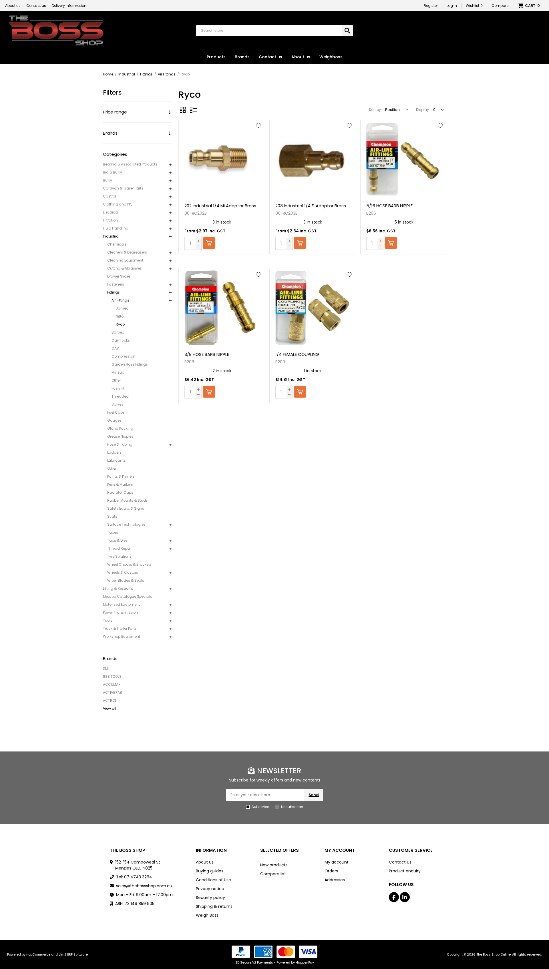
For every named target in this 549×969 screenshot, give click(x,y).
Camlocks (121, 340)
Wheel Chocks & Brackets (129, 564)
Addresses (335, 880)
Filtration (110, 220)
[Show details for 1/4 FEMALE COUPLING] (312, 308)
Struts (112, 516)
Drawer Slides (119, 276)
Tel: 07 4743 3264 (134, 877)
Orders (331, 871)
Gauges (114, 420)
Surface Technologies (126, 524)
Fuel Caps (116, 412)
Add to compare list (258, 142)
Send (314, 794)
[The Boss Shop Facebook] (394, 897)
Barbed (118, 332)
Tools (107, 620)
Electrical (111, 212)
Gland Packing (120, 428)
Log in (452, 5)
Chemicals (117, 244)
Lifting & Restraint (118, 588)
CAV (115, 348)
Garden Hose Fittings (130, 364)
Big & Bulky (112, 172)
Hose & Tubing (119, 444)
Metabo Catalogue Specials (127, 596)
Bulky (107, 180)
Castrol (109, 196)
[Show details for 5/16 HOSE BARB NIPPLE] (403, 159)
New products (274, 865)
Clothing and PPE (117, 204)
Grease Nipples (120, 436)
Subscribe (260, 806)
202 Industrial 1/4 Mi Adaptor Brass (220, 206)
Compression (123, 356)
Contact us (36, 5)
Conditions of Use (213, 880)
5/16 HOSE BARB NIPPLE (389, 206)
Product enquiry (405, 871)
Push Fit (118, 388)
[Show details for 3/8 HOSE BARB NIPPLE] (221, 308)
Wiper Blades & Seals (125, 580)
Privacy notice (210, 889)
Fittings (113, 292)
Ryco (120, 324)
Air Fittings (120, 300)
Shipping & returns (214, 906)
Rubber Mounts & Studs (127, 500)
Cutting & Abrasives (124, 268)
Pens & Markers (120, 484)
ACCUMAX (111, 684)
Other (116, 380)
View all (109, 708)
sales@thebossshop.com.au (144, 886)
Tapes (112, 532)
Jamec (122, 308)
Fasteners (115, 284)
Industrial (111, 236)
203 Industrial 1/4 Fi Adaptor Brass (310, 206)
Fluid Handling (115, 228)
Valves (117, 404)
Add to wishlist (258, 126)
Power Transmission (120, 612)
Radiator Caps (120, 492)
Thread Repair (119, 548)
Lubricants (116, 460)
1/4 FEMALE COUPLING (297, 354)
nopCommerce (38, 954)
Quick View (258, 134)
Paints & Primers (121, 476)
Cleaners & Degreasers (127, 252)
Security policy (210, 897)
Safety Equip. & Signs (125, 508)
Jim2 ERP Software (73, 954)
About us (13, 5)
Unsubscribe (292, 806)
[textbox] (270, 30)
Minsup (118, 372)
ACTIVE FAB (112, 692)
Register (431, 5)
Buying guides (209, 871)
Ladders (114, 452)
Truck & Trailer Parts (120, 628)
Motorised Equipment (121, 604)
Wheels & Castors (122, 572)
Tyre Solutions (119, 556)
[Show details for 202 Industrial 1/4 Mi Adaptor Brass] (221, 159)
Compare (500, 5)
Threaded (120, 396)
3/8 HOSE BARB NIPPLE (206, 354)
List (193, 109)
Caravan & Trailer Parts (123, 188)
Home (108, 74)
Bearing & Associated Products (130, 164)
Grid (182, 109)
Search (347, 30)
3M (105, 668)
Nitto (120, 316)
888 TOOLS (112, 676)
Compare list (273, 874)
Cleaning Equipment (125, 260)
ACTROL (109, 700)
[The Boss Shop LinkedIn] (405, 897)
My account (337, 862)
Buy (209, 243)
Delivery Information (69, 5)
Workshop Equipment (121, 636)
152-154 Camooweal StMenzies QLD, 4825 (137, 865)
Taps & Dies (117, 540)
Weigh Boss (207, 915)
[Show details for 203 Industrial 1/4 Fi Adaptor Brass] (312, 159)
